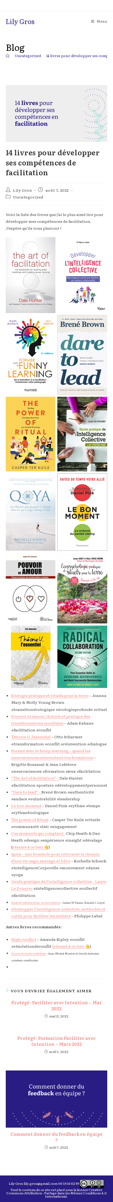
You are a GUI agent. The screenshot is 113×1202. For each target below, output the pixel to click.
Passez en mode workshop (28, 953)
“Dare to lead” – (26, 792)
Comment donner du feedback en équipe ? (56, 1137)
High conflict (23, 939)
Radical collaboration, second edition (35, 902)
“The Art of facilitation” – (35, 778)
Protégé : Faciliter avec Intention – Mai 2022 (56, 1005)
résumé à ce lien (28, 847)
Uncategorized (28, 197)
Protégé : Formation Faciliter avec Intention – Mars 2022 (56, 1041)
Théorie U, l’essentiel (31, 736)
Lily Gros (20, 21)
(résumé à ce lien (68, 946)
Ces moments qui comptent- (38, 833)
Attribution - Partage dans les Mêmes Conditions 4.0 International (65, 1195)
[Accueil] (7, 55)
